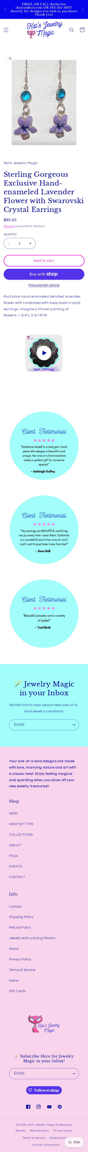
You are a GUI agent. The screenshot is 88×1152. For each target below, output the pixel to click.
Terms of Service (22, 970)
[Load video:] (44, 353)
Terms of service (33, 1138)
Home (14, 980)
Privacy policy (62, 1130)
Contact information (46, 1145)
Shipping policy (59, 1138)
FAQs (13, 856)
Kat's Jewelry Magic (41, 1125)
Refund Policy (20, 927)
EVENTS (15, 866)
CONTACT (17, 877)
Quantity (10, 234)
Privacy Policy (20, 959)
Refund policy (39, 1130)
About (14, 948)
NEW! (13, 813)
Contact (15, 906)
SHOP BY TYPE (21, 824)
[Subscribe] (73, 724)
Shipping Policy (21, 917)
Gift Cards (17, 991)
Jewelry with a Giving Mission (32, 938)
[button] (6, 30)
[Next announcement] (83, 9)
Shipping (9, 226)
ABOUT (15, 845)
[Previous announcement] (5, 9)
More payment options (44, 285)
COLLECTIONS (21, 834)
